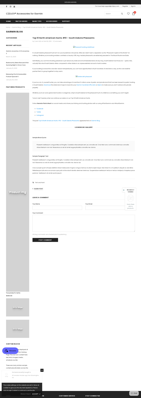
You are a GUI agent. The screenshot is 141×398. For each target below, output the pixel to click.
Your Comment (37, 213)
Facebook (40, 109)
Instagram (40, 115)
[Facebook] (7, 6)
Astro (94, 85)
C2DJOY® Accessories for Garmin (24, 14)
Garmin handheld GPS (84, 85)
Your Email (88, 204)
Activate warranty (70, 2)
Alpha (100, 85)
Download (47, 85)
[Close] (42, 370)
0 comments (57, 41)
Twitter (39, 112)
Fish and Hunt (40, 182)
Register (125, 6)
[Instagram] (11, 6)
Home (8, 27)
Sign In (133, 6)
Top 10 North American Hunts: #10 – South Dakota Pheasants (59, 121)
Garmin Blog (16, 27)
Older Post (38, 189)
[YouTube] (15, 6)
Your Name (36, 204)
